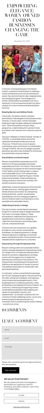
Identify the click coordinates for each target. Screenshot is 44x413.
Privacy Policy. (14, 389)
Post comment (10, 370)
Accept (21, 395)
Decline (21, 401)
